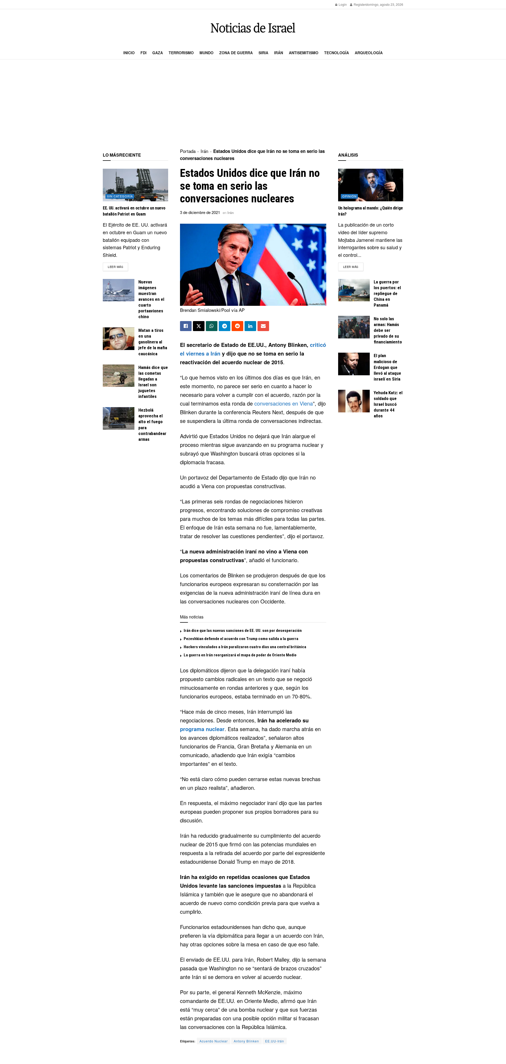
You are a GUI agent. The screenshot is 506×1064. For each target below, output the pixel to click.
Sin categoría (120, 196)
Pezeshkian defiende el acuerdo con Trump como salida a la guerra (241, 638)
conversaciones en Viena (283, 403)
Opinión (349, 196)
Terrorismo (181, 52)
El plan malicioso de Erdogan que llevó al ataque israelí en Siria (387, 367)
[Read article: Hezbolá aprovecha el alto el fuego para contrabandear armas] (118, 418)
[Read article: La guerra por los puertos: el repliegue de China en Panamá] (354, 290)
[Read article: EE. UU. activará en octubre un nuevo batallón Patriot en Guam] (135, 185)
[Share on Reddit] (237, 326)
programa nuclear (202, 729)
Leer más (118, 266)
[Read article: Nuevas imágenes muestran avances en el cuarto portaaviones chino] (118, 290)
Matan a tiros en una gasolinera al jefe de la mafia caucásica (152, 342)
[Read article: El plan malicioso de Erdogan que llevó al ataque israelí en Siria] (354, 364)
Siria (263, 52)
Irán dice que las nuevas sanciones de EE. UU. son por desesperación (243, 630)
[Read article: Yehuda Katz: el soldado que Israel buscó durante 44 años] (354, 401)
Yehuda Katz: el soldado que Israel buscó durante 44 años (388, 404)
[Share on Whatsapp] (211, 326)
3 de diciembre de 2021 (200, 212)
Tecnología (336, 52)
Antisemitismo (303, 52)
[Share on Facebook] (186, 326)
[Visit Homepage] (253, 28)
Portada (188, 151)
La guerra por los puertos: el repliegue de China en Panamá (387, 293)
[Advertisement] (253, 104)
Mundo (206, 52)
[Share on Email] (263, 326)
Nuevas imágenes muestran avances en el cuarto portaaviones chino (151, 299)
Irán (278, 52)
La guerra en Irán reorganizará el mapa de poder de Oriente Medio (240, 655)
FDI (143, 52)
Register (359, 4)
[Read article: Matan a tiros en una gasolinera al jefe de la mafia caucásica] (118, 338)
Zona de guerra (236, 52)
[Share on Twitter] (199, 326)
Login (342, 4)
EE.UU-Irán (274, 1041)
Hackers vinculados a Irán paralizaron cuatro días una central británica (245, 647)
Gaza (157, 52)
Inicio (129, 52)
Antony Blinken (246, 1041)
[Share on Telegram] (224, 326)
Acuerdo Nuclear (214, 1041)
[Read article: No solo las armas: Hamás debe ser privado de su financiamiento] (354, 327)
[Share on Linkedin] (250, 326)
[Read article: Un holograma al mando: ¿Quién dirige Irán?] (370, 185)
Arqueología (369, 52)
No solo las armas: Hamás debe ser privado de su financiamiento (388, 330)
